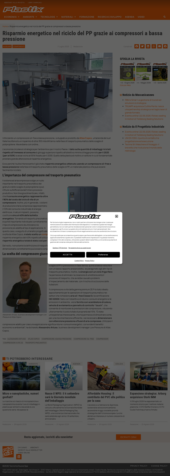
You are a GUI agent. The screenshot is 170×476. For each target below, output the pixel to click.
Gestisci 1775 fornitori (60, 248)
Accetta (67, 254)
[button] (116, 216)
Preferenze (103, 254)
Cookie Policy (79, 260)
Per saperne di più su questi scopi (79, 248)
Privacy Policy (89, 260)
